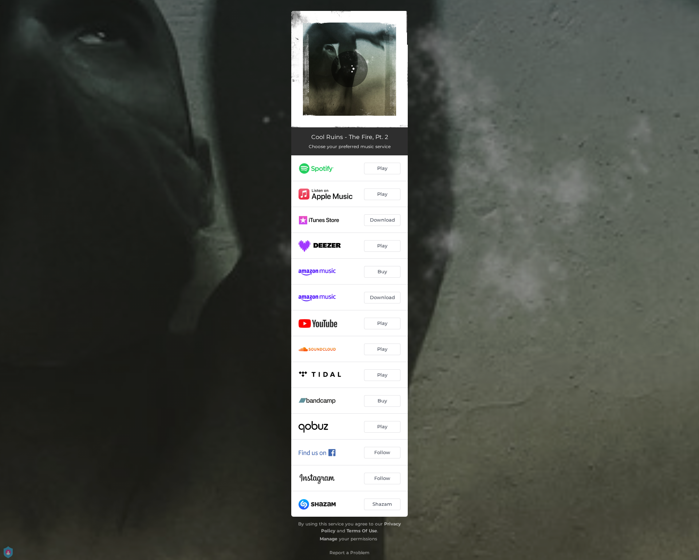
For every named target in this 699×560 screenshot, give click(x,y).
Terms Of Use (362, 530)
